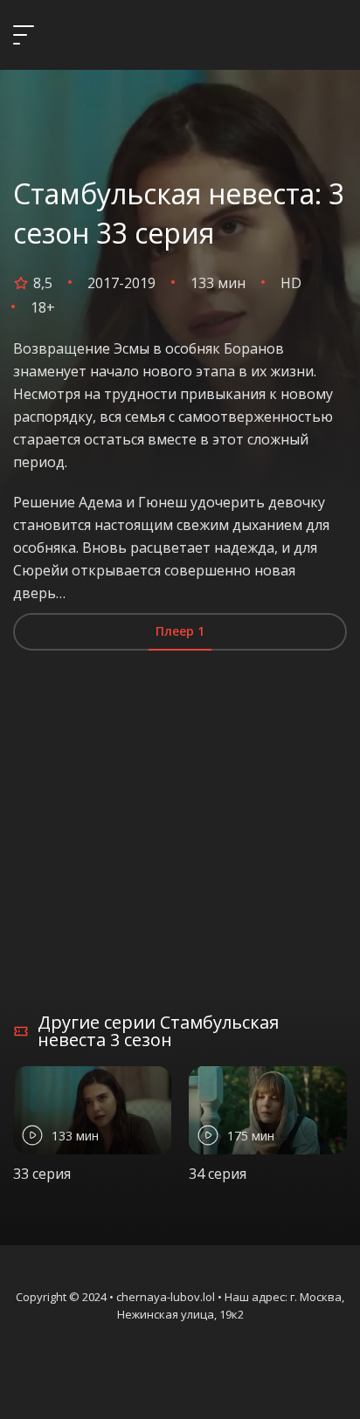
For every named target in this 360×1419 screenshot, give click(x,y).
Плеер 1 (180, 631)
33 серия (42, 1173)
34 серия (217, 1173)
